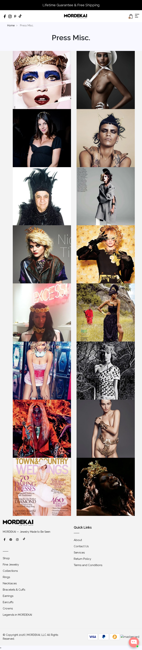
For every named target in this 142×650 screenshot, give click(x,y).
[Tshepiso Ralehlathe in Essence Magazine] (106, 312)
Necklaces (10, 583)
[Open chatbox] (134, 642)
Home (11, 25)
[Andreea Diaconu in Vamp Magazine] (106, 428)
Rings (6, 577)
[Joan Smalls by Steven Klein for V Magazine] (42, 428)
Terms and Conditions (88, 565)
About (78, 540)
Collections (10, 571)
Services (79, 552)
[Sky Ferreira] (42, 254)
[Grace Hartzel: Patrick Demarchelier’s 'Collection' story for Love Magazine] (106, 370)
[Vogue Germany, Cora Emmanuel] (106, 79)
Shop (6, 558)
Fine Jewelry (11, 564)
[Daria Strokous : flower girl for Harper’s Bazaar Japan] (106, 254)
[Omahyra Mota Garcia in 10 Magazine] (106, 137)
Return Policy (82, 559)
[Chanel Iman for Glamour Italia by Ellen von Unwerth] (42, 370)
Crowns (8, 608)
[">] (24, 541)
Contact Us (81, 546)
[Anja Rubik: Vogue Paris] (106, 196)
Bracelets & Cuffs (14, 589)
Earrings (8, 596)
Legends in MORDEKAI (17, 614)
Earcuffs (8, 602)
